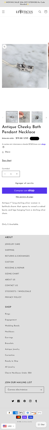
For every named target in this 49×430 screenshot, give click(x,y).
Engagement (11, 320)
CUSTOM (9, 262)
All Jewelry (10, 367)
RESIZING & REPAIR (14, 268)
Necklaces (9, 332)
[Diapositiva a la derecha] (46, 117)
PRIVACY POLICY (13, 297)
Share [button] (7, 152)
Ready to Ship (11, 361)
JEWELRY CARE (12, 244)
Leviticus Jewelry (27, 421)
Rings (7, 314)
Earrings (9, 338)
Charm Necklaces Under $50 (18, 373)
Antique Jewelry (12, 349)
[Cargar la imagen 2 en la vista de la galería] (24, 117)
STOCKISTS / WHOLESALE (18, 291)
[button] (3, 12)
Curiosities (10, 355)
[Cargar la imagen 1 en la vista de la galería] (11, 117)
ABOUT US (10, 280)
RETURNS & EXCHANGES (17, 256)
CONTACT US (11, 285)
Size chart (6, 160)
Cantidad (6, 169)
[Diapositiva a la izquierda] (3, 117)
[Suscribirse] (41, 390)
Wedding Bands (12, 326)
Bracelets (9, 343)
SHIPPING (9, 250)
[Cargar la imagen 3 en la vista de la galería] (37, 117)
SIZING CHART (12, 274)
